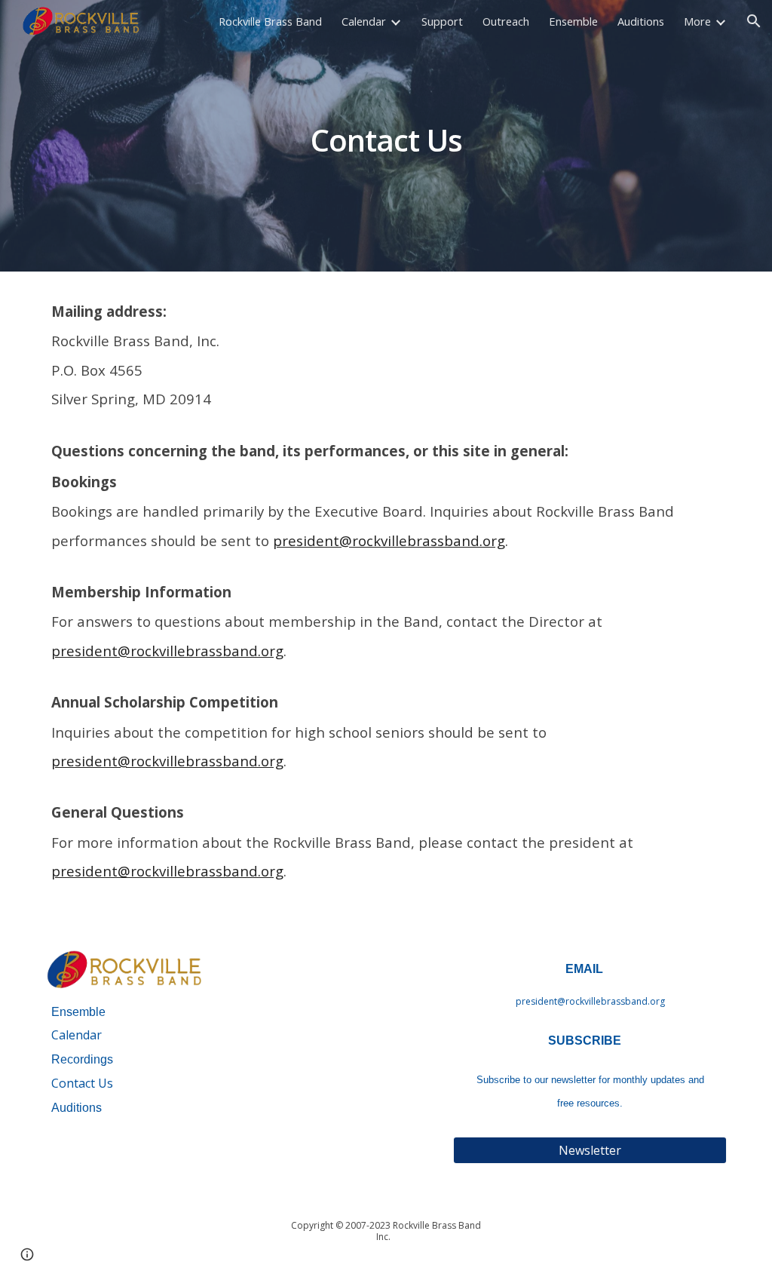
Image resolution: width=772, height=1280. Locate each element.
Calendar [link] (364, 21)
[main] (386, 136)
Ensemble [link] (573, 21)
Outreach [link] (505, 21)
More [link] (697, 21)
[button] (754, 21)
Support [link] (442, 21)
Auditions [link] (640, 21)
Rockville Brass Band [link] (270, 21)
